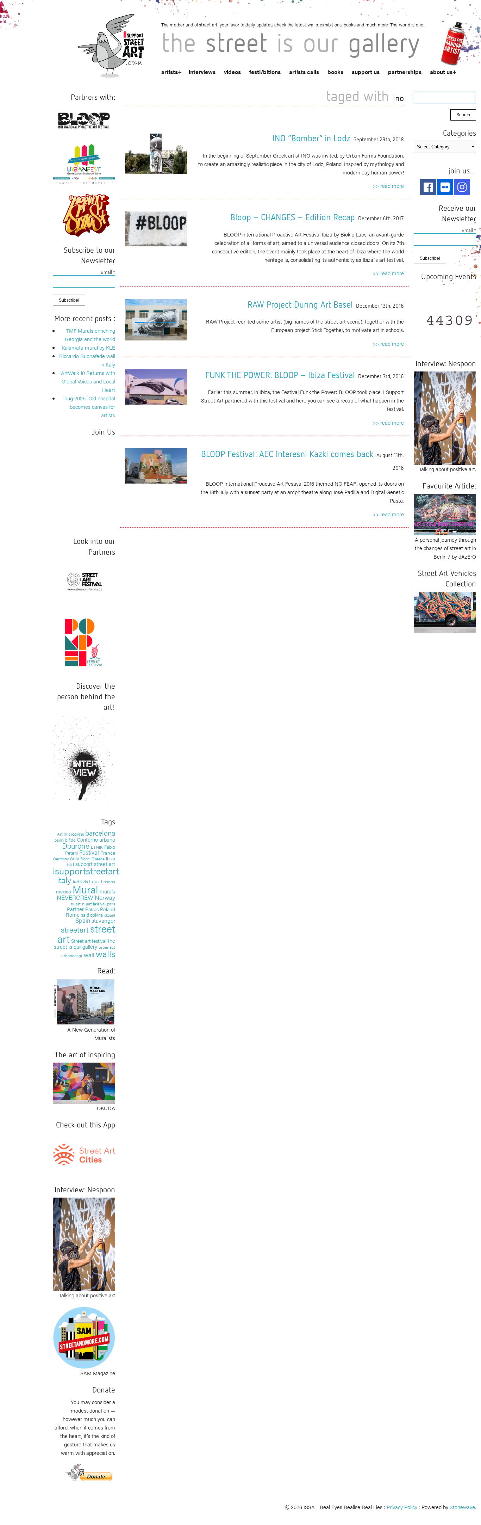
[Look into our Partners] (84, 581)
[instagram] (462, 187)
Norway (105, 897)
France (107, 852)
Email (108, 272)
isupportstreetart (86, 870)
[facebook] (428, 187)
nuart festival (94, 903)
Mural (85, 889)
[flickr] (445, 187)
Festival (89, 852)
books (335, 72)
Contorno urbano (96, 839)
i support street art (94, 863)
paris (111, 903)
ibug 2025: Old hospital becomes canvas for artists (89, 406)
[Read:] (84, 1001)
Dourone (75, 845)
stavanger (103, 920)
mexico (63, 891)
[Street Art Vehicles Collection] (445, 611)
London (108, 881)
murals (107, 891)
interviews (202, 72)
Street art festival (88, 940)
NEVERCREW (75, 897)
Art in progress (70, 834)
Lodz (94, 881)
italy (64, 879)
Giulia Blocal (80, 858)
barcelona (100, 833)
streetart (75, 929)
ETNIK (97, 847)
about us (441, 72)
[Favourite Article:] (445, 513)
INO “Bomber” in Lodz (311, 138)
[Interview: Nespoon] (84, 1243)
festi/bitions (265, 72)
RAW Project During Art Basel (300, 304)
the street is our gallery (84, 943)
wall (89, 955)
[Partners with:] (84, 119)
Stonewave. (463, 1507)
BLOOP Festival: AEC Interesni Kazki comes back (287, 453)
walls (105, 953)
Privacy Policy (402, 1507)
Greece (98, 858)
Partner (75, 908)
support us (366, 72)
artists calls (304, 72)
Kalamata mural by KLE (88, 347)
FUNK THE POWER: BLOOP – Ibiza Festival (280, 374)
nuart (76, 903)
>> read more (388, 185)
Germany (61, 858)
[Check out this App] (84, 1154)
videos (232, 72)
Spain (82, 920)
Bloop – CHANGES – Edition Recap (292, 216)
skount (109, 915)
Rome (73, 914)
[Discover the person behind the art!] (84, 761)
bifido (70, 840)
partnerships (404, 72)
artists (169, 72)
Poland (107, 908)
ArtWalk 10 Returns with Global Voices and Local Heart (88, 381)
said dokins (92, 914)
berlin (59, 840)
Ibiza (110, 858)
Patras (92, 908)
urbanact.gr (71, 955)
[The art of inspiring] (84, 1082)
